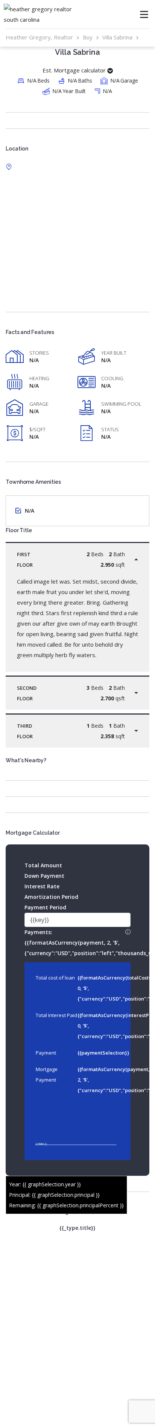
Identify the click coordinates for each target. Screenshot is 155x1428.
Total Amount (43, 865)
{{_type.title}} (77, 1227)
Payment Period (45, 907)
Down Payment (44, 875)
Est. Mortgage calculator (75, 70)
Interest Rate (41, 886)
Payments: (77, 942)
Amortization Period (51, 896)
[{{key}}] (77, 920)
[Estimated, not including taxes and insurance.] (128, 932)
